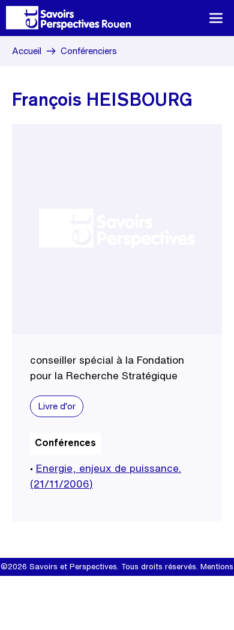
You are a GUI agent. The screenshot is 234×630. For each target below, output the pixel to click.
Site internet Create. (133, 585)
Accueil (26, 50)
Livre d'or (57, 406)
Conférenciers (89, 50)
